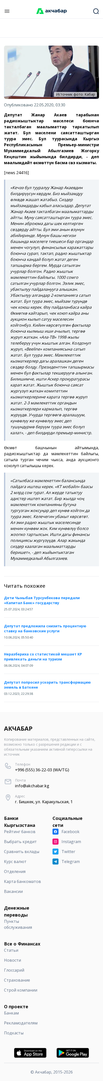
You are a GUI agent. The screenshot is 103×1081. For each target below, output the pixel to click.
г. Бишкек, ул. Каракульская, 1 (44, 801)
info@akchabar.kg (32, 786)
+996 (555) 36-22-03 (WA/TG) (42, 770)
